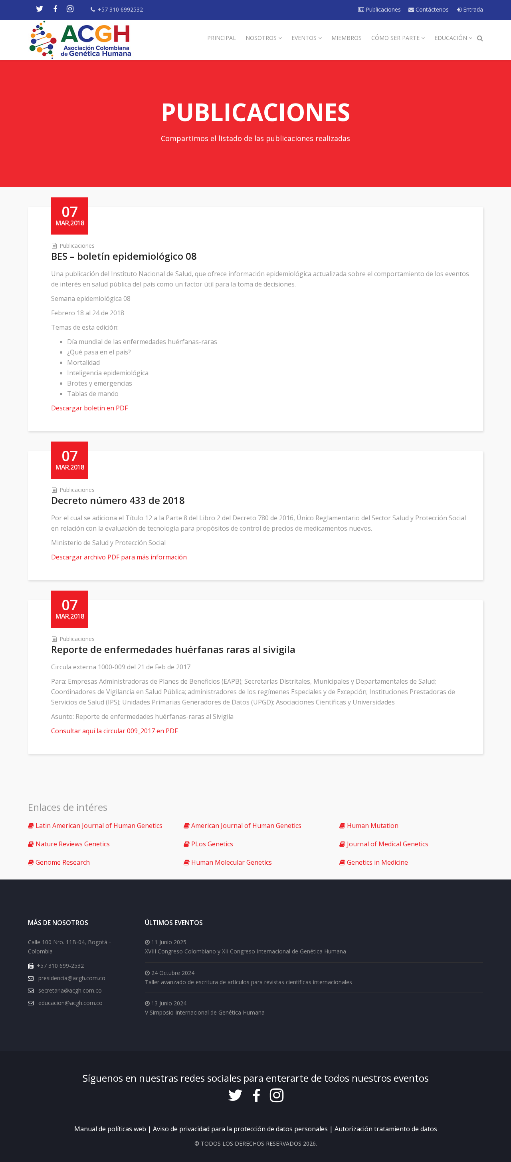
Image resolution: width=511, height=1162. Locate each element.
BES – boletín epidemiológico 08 (124, 256)
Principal (221, 38)
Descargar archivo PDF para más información (119, 557)
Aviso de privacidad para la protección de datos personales (240, 1128)
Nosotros (261, 38)
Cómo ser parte (395, 38)
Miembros (346, 38)
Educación (450, 38)
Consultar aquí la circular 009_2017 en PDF (114, 730)
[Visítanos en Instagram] (70, 9)
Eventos (304, 38)
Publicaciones (382, 9)
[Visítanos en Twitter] (40, 9)
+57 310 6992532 (120, 9)
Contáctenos (431, 9)
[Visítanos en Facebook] (55, 9)
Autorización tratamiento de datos (386, 1128)
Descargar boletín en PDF (89, 408)
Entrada (472, 9)
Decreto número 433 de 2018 (118, 500)
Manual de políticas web (110, 1128)
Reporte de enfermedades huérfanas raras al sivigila (173, 649)
